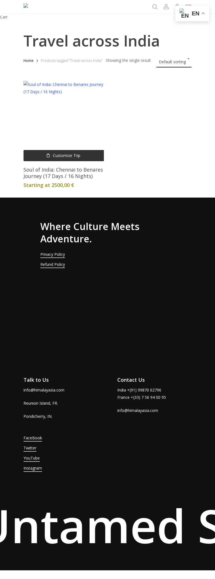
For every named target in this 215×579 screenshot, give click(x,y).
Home (29, 60)
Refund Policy (52, 264)
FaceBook (33, 437)
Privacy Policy (52, 254)
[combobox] (173, 60)
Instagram (33, 468)
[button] (64, 155)
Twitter (30, 448)
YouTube (32, 458)
